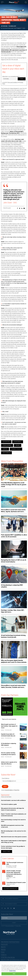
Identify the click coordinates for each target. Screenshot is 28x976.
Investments (6, 452)
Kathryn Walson (8, 28)
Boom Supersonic (21, 46)
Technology (12, 26)
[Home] (14, 2)
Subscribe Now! (7, 914)
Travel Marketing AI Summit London (16, 882)
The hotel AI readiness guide (9, 804)
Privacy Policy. (16, 790)
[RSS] (11, 908)
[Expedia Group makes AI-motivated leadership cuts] (23, 736)
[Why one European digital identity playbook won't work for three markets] (14, 649)
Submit (21, 78)
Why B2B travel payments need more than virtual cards (12, 826)
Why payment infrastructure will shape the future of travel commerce (12, 809)
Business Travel (16, 449)
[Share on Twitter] (19, 208)
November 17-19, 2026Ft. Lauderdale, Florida (11, 866)
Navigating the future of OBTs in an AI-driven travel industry (13, 561)
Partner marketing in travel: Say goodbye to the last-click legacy (13, 847)
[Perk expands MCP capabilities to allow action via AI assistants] (14, 524)
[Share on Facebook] (17, 208)
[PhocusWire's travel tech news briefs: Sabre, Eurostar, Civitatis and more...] (14, 675)
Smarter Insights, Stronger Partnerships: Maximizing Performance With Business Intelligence (14, 873)
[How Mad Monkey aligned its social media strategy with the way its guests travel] (14, 472)
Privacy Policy (18, 925)
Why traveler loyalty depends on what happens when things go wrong (13, 841)
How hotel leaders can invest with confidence (13, 800)
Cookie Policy (12, 970)
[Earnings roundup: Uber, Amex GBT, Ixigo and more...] (14, 599)
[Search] (26, 2)
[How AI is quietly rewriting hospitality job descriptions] (23, 755)
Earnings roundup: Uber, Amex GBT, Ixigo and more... (12, 611)
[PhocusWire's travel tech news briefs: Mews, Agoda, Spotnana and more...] (14, 499)
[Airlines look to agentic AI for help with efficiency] (23, 765)
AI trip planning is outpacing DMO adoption (12, 586)
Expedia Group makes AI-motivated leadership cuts (8, 735)
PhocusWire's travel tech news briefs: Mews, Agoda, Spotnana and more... (13, 510)
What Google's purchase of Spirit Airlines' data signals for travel (9, 726)
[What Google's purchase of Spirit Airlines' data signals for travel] (23, 727)
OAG (20, 141)
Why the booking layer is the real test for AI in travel (13, 831)
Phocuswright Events (11, 903)
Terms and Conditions (13, 82)
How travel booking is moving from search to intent (13, 820)
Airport (5, 449)
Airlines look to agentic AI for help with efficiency (9, 763)
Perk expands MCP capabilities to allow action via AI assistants (14, 536)
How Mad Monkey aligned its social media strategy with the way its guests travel (13, 484)
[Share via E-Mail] (24, 208)
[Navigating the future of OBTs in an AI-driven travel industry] (14, 549)
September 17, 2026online (10, 878)
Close (14, 973)
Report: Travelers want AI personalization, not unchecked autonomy (13, 814)
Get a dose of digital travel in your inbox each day (13, 68)
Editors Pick (6, 441)
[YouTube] (14, 908)
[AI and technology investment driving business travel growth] (14, 624)
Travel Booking (7, 445)
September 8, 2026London (10, 884)
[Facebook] (2, 908)
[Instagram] (8, 908)
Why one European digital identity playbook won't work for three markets (13, 661)
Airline (17, 445)
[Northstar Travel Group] (10, 932)
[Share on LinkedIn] (21, 208)
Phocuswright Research (11, 898)
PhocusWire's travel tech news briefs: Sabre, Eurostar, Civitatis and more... (13, 686)
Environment (17, 441)
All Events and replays (10, 888)
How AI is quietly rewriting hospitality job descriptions (8, 753)
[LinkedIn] (5, 908)
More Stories (6, 851)
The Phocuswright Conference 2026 (14, 863)
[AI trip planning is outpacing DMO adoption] (14, 574)
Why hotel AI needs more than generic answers (14, 836)
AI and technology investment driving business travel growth (13, 636)
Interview (4, 26)
